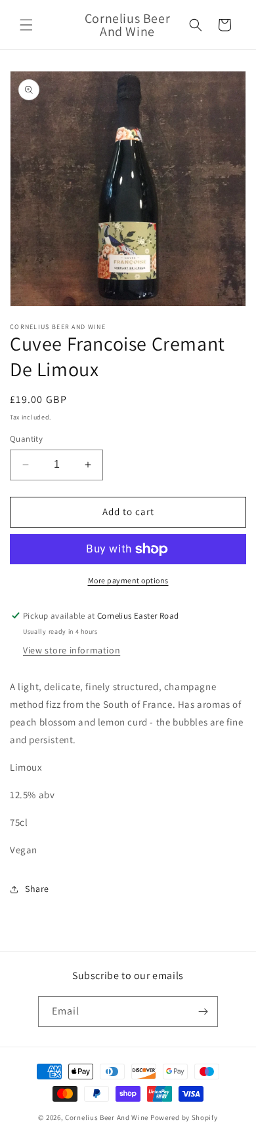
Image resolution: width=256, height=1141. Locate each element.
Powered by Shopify (184, 1117)
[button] (26, 24)
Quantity (26, 438)
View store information (71, 650)
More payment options (128, 580)
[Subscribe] (202, 1011)
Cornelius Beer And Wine (106, 1117)
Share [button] (37, 889)
